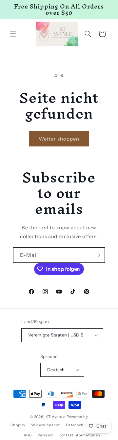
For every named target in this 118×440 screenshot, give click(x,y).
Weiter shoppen (59, 139)
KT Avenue (56, 416)
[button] (13, 34)
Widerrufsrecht (45, 425)
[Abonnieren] (97, 255)
